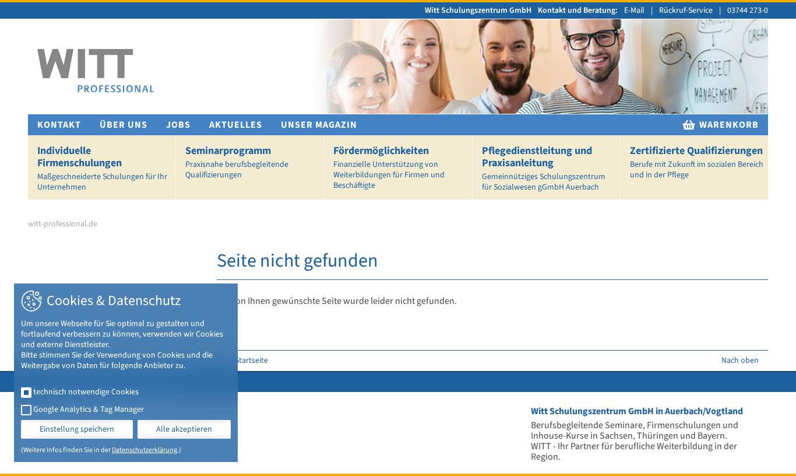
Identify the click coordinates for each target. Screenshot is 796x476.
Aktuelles (235, 124)
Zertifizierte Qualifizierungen (696, 162)
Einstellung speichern (77, 429)
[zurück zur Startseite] (95, 71)
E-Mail (634, 10)
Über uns (123, 124)
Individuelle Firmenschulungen (102, 168)
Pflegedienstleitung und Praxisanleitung (543, 168)
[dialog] (126, 373)
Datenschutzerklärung (144, 450)
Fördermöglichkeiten (389, 167)
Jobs (178, 124)
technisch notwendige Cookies (86, 392)
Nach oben (740, 360)
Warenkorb (728, 124)
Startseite (251, 360)
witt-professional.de (62, 224)
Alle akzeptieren (184, 429)
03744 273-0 (747, 10)
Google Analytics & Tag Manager (88, 409)
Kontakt (59, 124)
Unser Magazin (319, 124)
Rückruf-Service (686, 10)
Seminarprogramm (236, 162)
